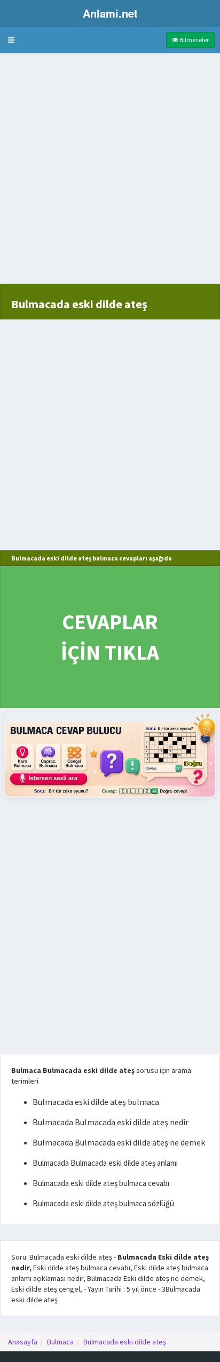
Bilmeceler (193, 40)
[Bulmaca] (110, 754)
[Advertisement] (110, 174)
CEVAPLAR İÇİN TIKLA (110, 637)
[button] (11, 40)
